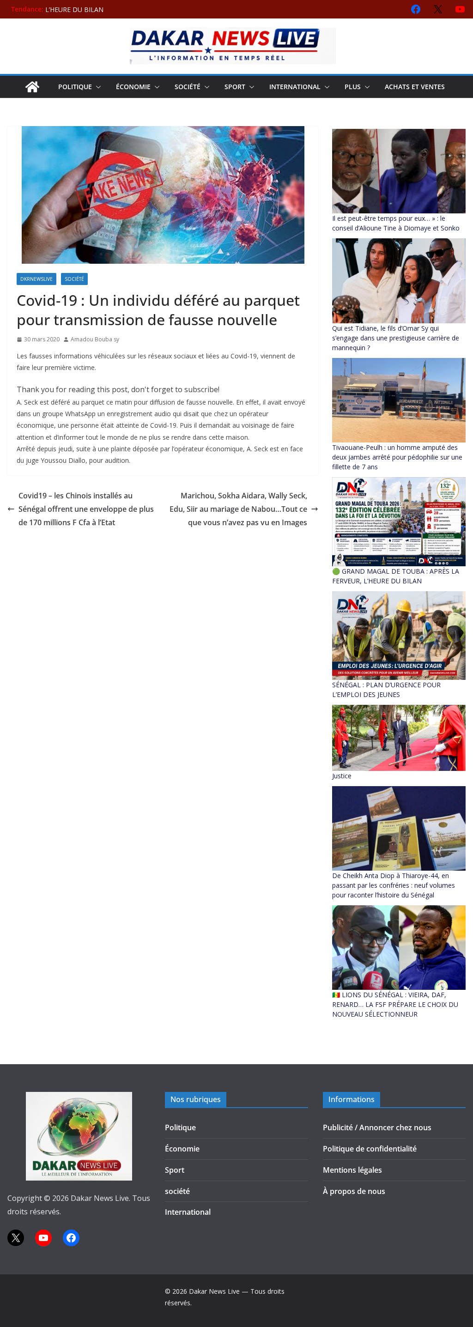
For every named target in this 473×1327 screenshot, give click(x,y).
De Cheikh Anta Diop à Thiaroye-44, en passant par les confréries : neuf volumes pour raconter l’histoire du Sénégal (393, 885)
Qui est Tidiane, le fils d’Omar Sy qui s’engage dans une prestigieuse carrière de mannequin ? (395, 338)
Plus (353, 86)
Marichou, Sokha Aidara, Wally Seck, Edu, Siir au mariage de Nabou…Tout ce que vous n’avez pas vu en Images (238, 509)
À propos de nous (354, 1191)
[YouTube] (460, 9)
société (187, 86)
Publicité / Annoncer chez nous (377, 1127)
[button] (96, 86)
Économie (133, 86)
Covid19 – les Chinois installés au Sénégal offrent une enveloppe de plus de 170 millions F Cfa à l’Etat (86, 509)
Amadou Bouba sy (95, 339)
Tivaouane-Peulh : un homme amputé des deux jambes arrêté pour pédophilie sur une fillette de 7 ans (397, 457)
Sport (234, 86)
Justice (342, 775)
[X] (437, 9)
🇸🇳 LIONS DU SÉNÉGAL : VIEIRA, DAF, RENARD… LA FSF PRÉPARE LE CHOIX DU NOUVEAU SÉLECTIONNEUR (395, 1004)
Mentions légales (352, 1170)
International (295, 86)
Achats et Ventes (415, 86)
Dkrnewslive (36, 279)
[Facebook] (415, 9)
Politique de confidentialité (370, 1149)
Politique (75, 86)
